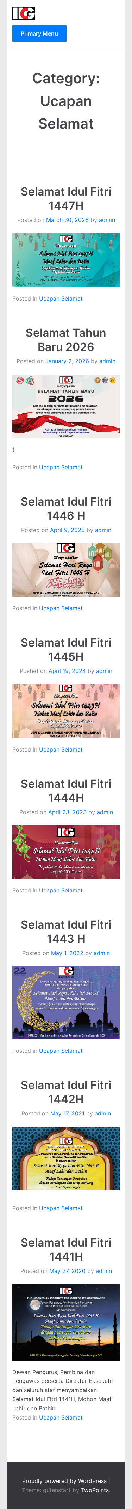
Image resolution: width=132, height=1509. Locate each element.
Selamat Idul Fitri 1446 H (66, 508)
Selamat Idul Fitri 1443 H (66, 932)
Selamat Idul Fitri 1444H (66, 791)
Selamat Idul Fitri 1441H (66, 1249)
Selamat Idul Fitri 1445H (66, 649)
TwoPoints (95, 1489)
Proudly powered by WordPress (65, 1480)
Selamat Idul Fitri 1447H (66, 198)
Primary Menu (39, 33)
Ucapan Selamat (61, 298)
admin (107, 219)
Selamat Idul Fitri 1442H (66, 1092)
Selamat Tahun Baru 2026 (66, 340)
